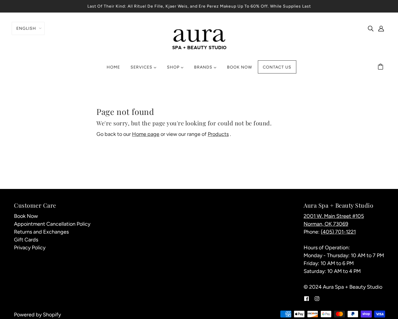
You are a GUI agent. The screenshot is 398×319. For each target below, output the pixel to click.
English (26, 28)
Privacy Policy (29, 247)
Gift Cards (26, 239)
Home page (145, 134)
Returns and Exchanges (41, 232)
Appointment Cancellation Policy (52, 224)
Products (218, 134)
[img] (370, 28)
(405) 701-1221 (338, 232)
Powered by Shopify (37, 314)
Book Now (26, 216)
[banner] (199, 38)
